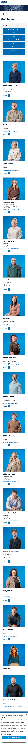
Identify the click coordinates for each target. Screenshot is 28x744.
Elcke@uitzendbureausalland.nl (11, 170)
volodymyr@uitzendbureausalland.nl (12, 706)
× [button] (26, 714)
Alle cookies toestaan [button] (14, 737)
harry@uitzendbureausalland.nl (11, 248)
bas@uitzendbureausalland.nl (10, 131)
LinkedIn (9, 95)
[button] (14, 735)
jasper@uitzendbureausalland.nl (11, 442)
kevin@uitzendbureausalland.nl (11, 520)
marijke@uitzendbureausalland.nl (11, 597)
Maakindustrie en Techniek (13, 39)
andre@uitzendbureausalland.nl (11, 92)
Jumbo (14, 54)
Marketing (14, 43)
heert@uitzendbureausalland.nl (11, 287)
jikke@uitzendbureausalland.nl (11, 481)
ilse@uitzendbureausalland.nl (10, 325)
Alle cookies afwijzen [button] (14, 741)
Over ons (8, 13)
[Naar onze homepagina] (14, 2)
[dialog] (14, 728)
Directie (13, 46)
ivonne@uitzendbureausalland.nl (11, 364)
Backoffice (14, 50)
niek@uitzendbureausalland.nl (11, 636)
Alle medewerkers (13, 29)
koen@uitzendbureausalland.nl (11, 559)
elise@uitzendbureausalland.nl (11, 209)
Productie (14, 36)
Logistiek (13, 32)
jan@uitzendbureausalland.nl (10, 403)
